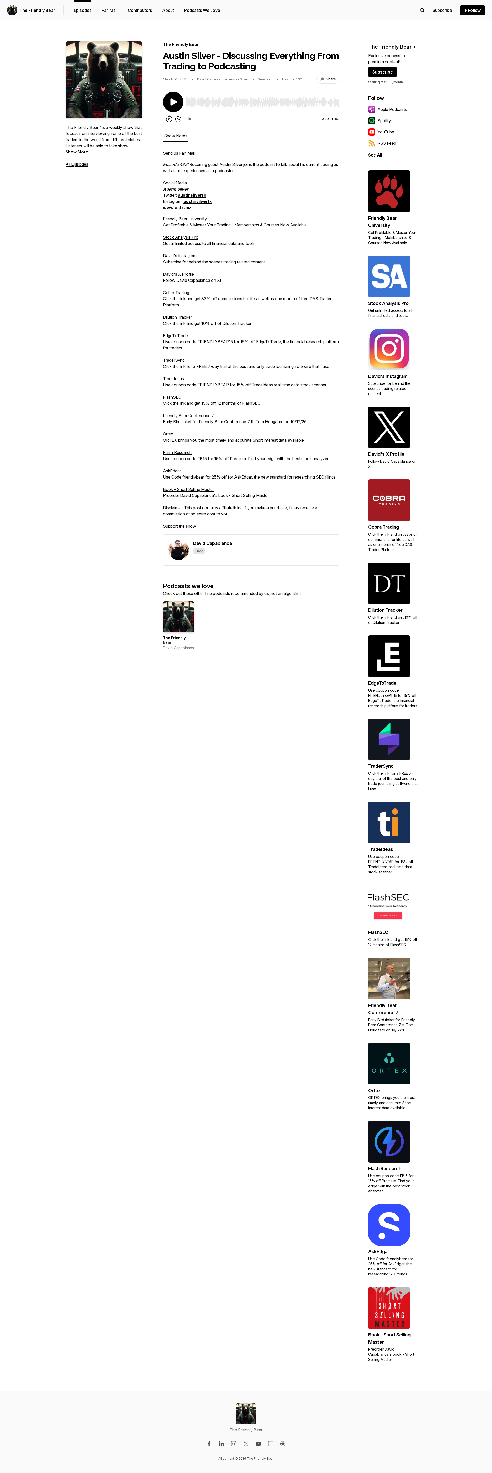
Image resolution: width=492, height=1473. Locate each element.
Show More (77, 151)
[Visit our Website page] (270, 1443)
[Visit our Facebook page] (209, 1443)
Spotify (384, 120)
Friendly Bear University (185, 218)
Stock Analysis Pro (180, 237)
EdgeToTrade (175, 335)
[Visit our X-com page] (246, 1443)
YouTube (385, 131)
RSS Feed (386, 143)
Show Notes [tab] (175, 135)
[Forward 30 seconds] (178, 118)
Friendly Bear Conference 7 (188, 415)
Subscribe (382, 72)
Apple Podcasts (392, 109)
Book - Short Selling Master (188, 489)
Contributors (140, 10)
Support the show (179, 526)
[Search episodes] (422, 10)
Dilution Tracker (177, 317)
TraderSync (174, 360)
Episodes (82, 10)
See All (375, 155)
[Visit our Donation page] (282, 1443)
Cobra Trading (176, 292)
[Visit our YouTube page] (258, 1443)
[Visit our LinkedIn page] (221, 1443)
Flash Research (177, 452)
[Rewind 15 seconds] (169, 118)
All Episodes (77, 164)
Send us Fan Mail (179, 153)
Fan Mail (110, 10)
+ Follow (472, 10)
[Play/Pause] (173, 102)
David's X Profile (178, 274)
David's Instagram (180, 255)
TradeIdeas (173, 378)
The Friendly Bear (37, 10)
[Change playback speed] (189, 118)
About (168, 10)
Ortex (168, 434)
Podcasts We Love (202, 10)
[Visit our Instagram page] (233, 1443)
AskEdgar (172, 470)
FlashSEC (172, 397)
